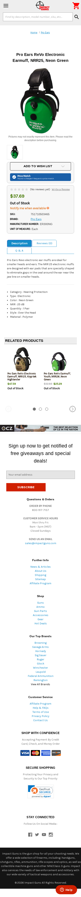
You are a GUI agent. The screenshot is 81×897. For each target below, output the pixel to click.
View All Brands (40, 684)
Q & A (19, 250)
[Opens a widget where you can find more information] (66, 890)
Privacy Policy (40, 716)
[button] (41, 791)
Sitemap (40, 579)
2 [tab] (40, 409)
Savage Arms (40, 647)
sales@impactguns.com (40, 543)
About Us (40, 571)
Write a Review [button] (61, 189)
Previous (8, 409)
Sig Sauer (40, 655)
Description (19, 243)
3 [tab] (46, 409)
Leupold (41, 672)
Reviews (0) (44, 243)
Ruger (40, 659)
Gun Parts (40, 611)
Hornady (40, 651)
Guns (40, 602)
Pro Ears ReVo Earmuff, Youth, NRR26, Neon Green (57, 376)
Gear (40, 619)
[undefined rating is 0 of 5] (19, 189)
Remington (40, 680)
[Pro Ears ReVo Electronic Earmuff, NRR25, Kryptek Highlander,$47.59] (22, 360)
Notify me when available (28, 208)
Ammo (40, 607)
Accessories (40, 615)
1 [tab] (34, 409)
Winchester (40, 667)
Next (72, 409)
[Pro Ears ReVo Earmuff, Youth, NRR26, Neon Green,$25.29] (58, 360)
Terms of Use (40, 712)
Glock (40, 663)
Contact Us (40, 720)
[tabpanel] (22, 375)
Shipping (40, 575)
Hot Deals (40, 623)
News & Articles (40, 566)
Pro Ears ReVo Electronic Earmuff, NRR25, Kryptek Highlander (22, 376)
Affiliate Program (40, 583)
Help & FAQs (41, 707)
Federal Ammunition (40, 676)
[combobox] (38, 16)
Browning (40, 642)
